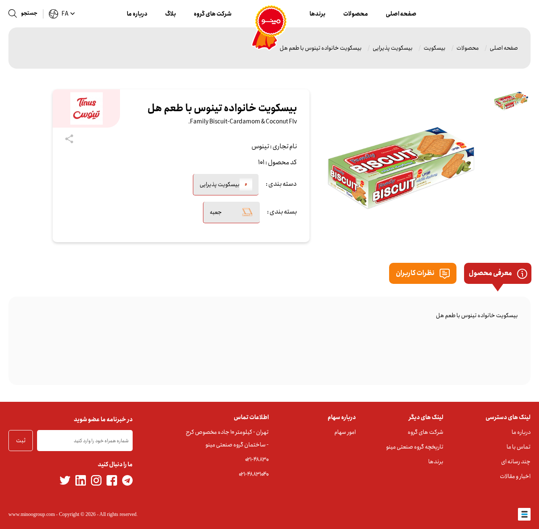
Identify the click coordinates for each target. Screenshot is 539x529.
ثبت (21, 440)
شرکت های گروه (213, 14)
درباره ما (137, 14)
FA (64, 14)
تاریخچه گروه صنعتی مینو (414, 447)
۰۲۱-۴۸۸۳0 (257, 459)
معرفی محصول (491, 273)
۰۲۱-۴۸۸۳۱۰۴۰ (254, 474)
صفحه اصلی (401, 14)
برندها (318, 14)
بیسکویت (435, 48)
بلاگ (170, 14)
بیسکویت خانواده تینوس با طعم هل (321, 48)
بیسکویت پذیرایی (393, 48)
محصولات (355, 14)
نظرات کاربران (415, 273)
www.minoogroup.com (31, 514)
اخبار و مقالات (515, 476)
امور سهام (345, 432)
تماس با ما (519, 447)
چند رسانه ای (516, 461)
